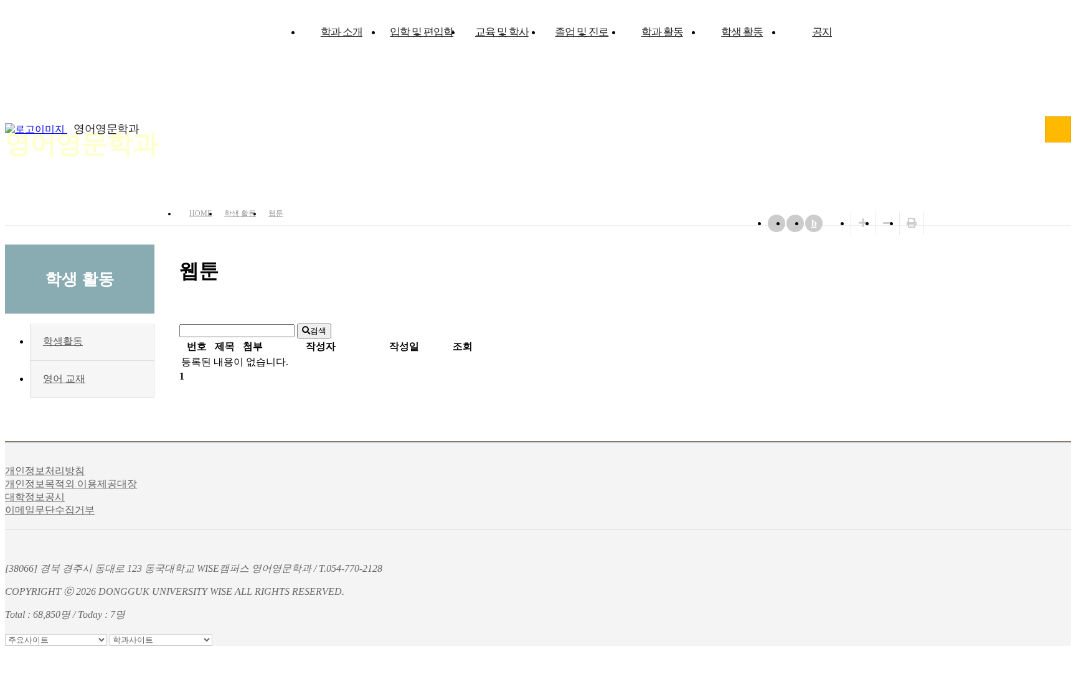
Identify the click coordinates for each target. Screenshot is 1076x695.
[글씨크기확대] (863, 223)
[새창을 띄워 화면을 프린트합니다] (912, 223)
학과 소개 (341, 32)
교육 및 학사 (502, 32)
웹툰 (275, 213)
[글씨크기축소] (887, 223)
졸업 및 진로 (581, 32)
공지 (822, 32)
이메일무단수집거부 (50, 510)
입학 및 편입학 (421, 32)
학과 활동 (662, 32)
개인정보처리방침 (45, 470)
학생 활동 (742, 32)
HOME (200, 213)
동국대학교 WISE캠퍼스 (1058, 129)
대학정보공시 (35, 497)
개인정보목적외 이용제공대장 (71, 483)
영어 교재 (64, 378)
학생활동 (63, 341)
